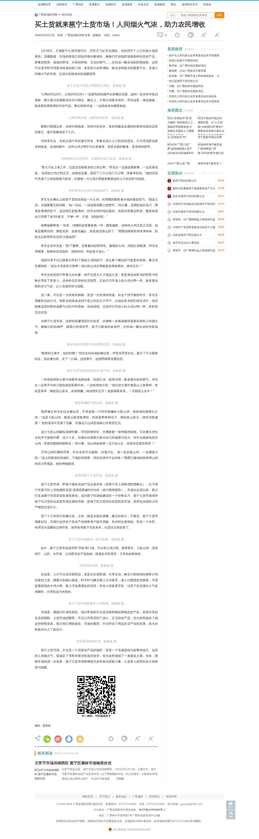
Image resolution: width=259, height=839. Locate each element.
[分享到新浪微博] (58, 739)
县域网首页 (44, 4)
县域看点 (94, 4)
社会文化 (143, 4)
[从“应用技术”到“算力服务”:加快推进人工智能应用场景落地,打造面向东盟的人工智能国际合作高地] (180, 125)
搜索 (230, 817)
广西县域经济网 (47, 14)
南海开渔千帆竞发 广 (210, 163)
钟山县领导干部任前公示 (183, 80)
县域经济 (110, 4)
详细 (120, 778)
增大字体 (204, 35)
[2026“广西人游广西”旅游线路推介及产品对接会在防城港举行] (180, 151)
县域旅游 (127, 4)
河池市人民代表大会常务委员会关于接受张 (194, 101)
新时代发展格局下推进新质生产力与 (194, 188)
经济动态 (67, 14)
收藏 (177, 35)
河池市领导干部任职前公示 (189, 211)
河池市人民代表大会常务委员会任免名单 (193, 96)
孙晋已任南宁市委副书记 (183, 60)
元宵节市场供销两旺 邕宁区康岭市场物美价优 (73, 763)
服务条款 (121, 796)
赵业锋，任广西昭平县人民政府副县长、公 (194, 75)
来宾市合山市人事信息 (186, 242)
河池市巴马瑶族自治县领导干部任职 (194, 203)
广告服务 (138, 796)
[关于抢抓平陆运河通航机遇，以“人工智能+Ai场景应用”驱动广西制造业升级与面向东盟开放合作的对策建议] (211, 125)
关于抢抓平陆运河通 (210, 137)
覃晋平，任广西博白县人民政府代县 (194, 250)
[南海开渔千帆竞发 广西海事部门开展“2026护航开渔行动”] (211, 151)
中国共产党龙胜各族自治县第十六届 (194, 227)
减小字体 (218, 35)
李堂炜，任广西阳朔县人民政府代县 (194, 219)
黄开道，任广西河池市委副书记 (187, 65)
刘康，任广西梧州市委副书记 (186, 91)
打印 (191, 35)
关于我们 (104, 796)
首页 (230, 807)
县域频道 (159, 4)
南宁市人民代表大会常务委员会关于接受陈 (194, 55)
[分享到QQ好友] (69, 739)
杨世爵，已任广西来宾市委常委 (187, 70)
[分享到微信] (47, 739)
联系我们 (154, 796)
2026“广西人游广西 (178, 163)
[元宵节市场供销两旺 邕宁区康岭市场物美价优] (47, 777)
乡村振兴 (62, 4)
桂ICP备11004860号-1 (152, 809)
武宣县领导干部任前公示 (187, 234)
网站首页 (87, 796)
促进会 (207, 4)
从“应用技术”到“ (177, 137)
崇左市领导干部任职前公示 (189, 196)
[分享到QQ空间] (80, 739)
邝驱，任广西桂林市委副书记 (186, 86)
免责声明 (171, 796)
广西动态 (78, 4)
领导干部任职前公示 (185, 180)
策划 (173, 4)
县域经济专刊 (190, 4)
